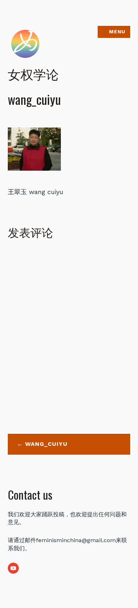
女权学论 (33, 73)
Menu (117, 31)
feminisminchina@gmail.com (76, 540)
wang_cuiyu (46, 444)
